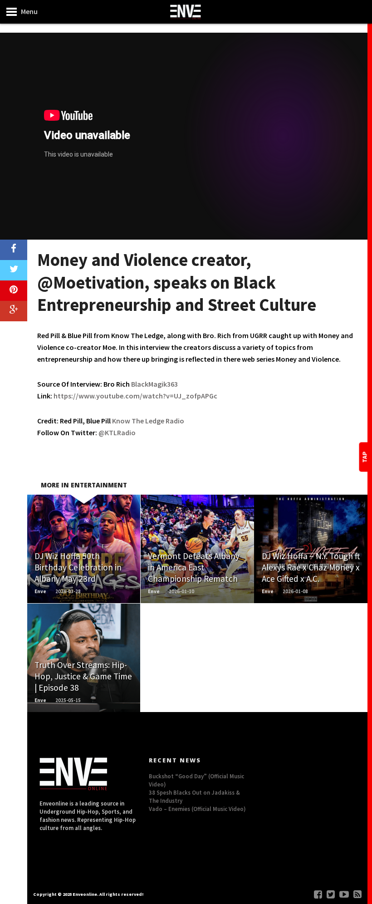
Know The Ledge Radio (148, 420)
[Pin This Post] (13, 290)
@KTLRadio (117, 432)
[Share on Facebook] (13, 250)
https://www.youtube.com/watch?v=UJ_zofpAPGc (135, 395)
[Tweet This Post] (13, 270)
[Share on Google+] (13, 311)
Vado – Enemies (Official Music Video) (197, 808)
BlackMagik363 (154, 383)
